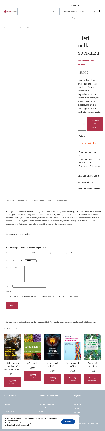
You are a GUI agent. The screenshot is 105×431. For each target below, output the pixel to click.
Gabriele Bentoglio (87, 143)
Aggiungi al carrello (95, 123)
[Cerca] (53, 11)
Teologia (96, 188)
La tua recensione (13, 267)
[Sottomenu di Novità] (86, 11)
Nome (9, 286)
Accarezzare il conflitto (72, 364)
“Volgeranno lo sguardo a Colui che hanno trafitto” (12, 366)
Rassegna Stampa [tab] (38, 200)
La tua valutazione (14, 261)
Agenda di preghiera (92, 364)
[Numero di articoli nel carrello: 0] (95, 12)
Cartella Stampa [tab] (61, 200)
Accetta (68, 422)
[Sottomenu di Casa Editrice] (78, 5)
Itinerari (23, 28)
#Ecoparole (32, 363)
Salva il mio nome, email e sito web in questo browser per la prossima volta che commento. (45, 296)
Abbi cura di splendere (52, 364)
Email (9, 291)
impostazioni (24, 425)
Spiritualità (14, 28)
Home (6, 28)
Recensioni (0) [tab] (23, 200)
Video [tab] (50, 200)
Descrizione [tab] (10, 200)
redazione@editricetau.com (85, 322)
